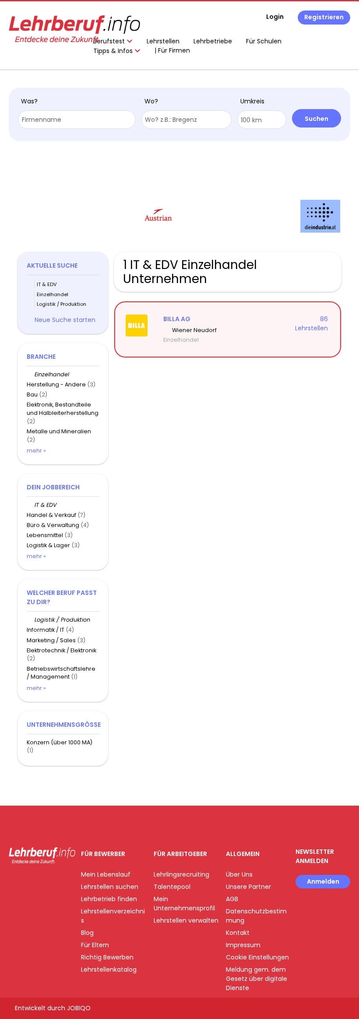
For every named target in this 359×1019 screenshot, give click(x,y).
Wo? (151, 101)
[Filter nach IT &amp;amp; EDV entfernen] (31, 505)
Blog (87, 932)
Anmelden (323, 881)
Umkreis (252, 101)
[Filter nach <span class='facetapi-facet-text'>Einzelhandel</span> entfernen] (31, 294)
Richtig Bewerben (107, 957)
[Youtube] (44, 882)
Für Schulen (264, 41)
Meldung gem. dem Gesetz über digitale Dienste (256, 978)
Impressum (243, 945)
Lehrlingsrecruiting (181, 874)
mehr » (36, 450)
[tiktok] (57, 882)
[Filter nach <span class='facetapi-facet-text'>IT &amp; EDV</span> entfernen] (31, 284)
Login (275, 16)
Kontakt (238, 932)
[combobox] (77, 119)
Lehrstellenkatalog (109, 969)
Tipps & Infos (113, 50)
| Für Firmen (172, 50)
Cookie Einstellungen (257, 957)
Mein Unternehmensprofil (184, 904)
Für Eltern (95, 945)
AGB (232, 899)
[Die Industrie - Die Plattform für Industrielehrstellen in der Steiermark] (262, 216)
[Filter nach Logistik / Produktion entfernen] (31, 619)
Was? (29, 101)
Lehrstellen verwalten (186, 920)
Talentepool (172, 886)
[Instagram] (29, 882)
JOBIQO (79, 1008)
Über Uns (239, 874)
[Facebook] (15, 882)
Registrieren (324, 17)
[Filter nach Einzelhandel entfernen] (31, 374)
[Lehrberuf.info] (74, 29)
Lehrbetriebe (213, 41)
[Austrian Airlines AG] (99, 216)
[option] (99, 216)
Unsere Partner (248, 886)
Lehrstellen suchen (109, 886)
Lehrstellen (163, 41)
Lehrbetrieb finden (109, 899)
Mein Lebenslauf (105, 874)
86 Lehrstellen (311, 324)
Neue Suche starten (65, 319)
